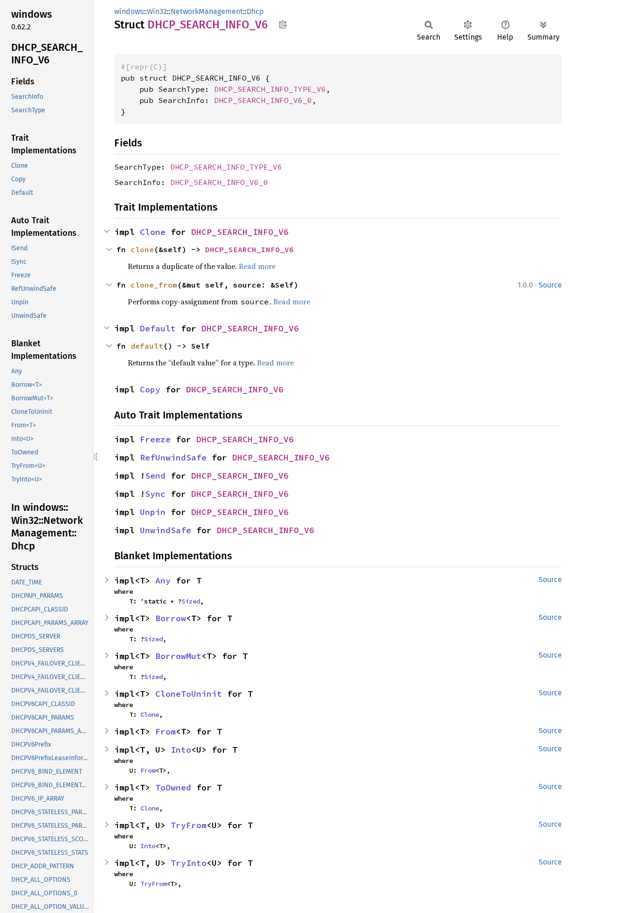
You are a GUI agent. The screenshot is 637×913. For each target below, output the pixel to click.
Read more (257, 266)
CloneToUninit (188, 693)
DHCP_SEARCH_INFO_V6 (240, 232)
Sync (155, 493)
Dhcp (255, 11)
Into (181, 749)
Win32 (157, 11)
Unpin (153, 512)
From (165, 731)
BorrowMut (178, 656)
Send (155, 475)
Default (158, 328)
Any (163, 580)
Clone (153, 232)
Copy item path (283, 24)
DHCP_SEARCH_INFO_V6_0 (263, 100)
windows (128, 11)
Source (550, 285)
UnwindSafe (165, 530)
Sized (190, 601)
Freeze (155, 439)
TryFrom (189, 825)
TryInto (189, 863)
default (147, 345)
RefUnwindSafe (173, 457)
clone (142, 249)
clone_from (154, 284)
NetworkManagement (207, 11)
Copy (150, 389)
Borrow (170, 618)
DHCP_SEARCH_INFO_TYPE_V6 (270, 89)
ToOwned (173, 787)
